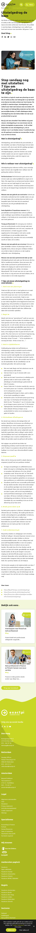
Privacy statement (7, 806)
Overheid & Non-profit (8, 833)
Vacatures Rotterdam (8, 899)
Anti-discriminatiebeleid (8, 808)
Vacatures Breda (6, 892)
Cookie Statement (18, 925)
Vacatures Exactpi (6, 871)
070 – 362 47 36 (6, 743)
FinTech (3, 827)
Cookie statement (6, 810)
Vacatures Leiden (6, 897)
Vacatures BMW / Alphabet (9, 878)
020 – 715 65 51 (6, 785)
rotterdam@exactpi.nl (8, 766)
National (4, 913)
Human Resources (6, 829)
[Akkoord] (34, 926)
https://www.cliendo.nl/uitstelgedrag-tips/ (17, 592)
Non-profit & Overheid (8, 918)
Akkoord (11, 930)
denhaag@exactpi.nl (7, 745)
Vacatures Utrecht (7, 901)
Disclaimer (4, 804)
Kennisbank (4, 8)
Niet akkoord (24, 930)
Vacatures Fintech (6, 876)
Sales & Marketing (7, 831)
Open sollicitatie (6, 869)
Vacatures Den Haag (7, 894)
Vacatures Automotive (8, 874)
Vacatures (4, 867)
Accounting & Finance (8, 824)
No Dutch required (7, 836)
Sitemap (3, 813)
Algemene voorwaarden (8, 799)
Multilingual (5, 915)
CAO (2, 801)
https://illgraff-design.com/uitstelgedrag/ (16, 590)
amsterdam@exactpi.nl (8, 787)
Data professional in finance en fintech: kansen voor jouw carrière (15, 668)
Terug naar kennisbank (11, 688)
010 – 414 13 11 (6, 764)
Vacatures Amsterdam (8, 890)
